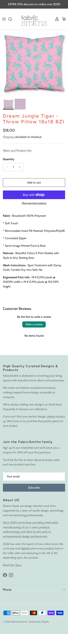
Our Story (16, 565)
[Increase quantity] (20, 167)
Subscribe (34, 487)
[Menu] (4, 19)
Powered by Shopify (39, 621)
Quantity (8, 159)
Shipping (8, 137)
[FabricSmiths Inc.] (34, 19)
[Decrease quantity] (6, 167)
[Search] (12, 19)
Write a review (34, 324)
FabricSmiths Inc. (19, 621)
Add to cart (34, 182)
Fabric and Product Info (17, 150)
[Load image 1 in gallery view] (34, 63)
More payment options (34, 203)
